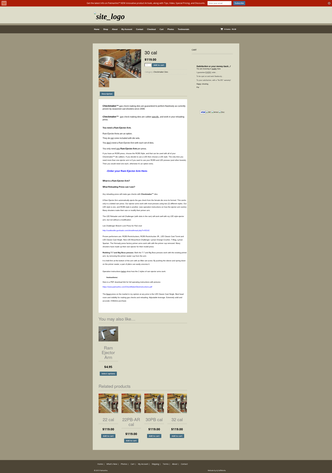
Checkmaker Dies (160, 72)
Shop (105, 29)
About (114, 29)
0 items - (230, 29)
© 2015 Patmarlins (101, 470)
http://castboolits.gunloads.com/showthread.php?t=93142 (126, 230)
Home (96, 29)
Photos (170, 29)
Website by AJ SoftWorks (217, 470)
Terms (166, 464)
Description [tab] (107, 94)
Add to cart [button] (108, 436)
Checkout (151, 29)
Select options (108, 373)
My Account (126, 29)
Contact (139, 29)
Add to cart (159, 65)
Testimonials (183, 29)
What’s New (111, 464)
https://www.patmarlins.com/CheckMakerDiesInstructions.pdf (127, 287)
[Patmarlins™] (109, 15)
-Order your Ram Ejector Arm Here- (127, 171)
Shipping (155, 464)
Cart (162, 29)
